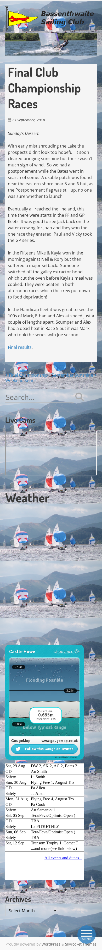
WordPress (51, 944)
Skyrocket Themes (81, 944)
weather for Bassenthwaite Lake (40, 642)
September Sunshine (73, 375)
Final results (20, 347)
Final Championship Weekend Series (26, 377)
